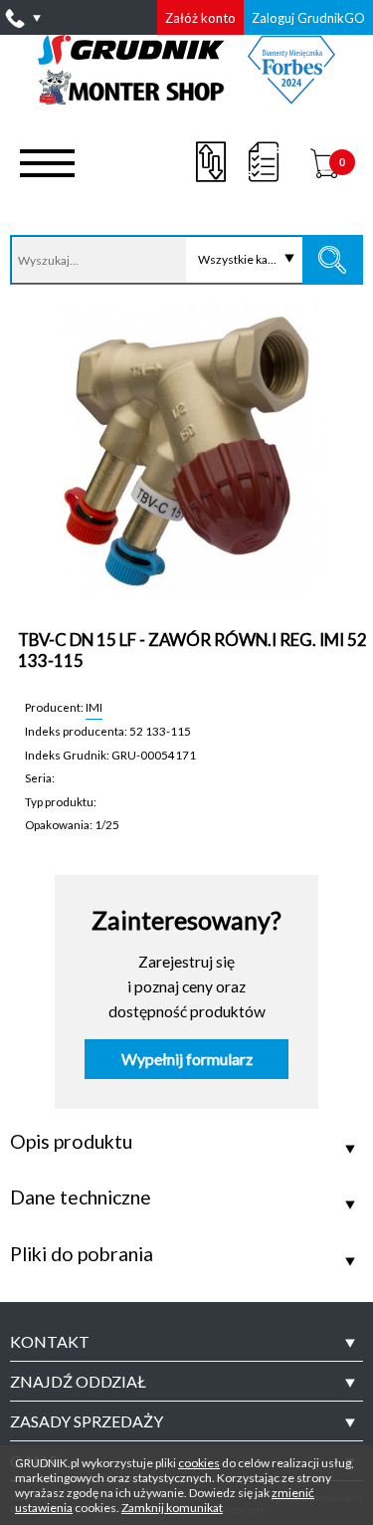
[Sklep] (186, 98)
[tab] (186, 1342)
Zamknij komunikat (172, 1507)
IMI (94, 707)
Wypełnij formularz (187, 1059)
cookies (199, 1462)
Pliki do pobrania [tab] (81, 1254)
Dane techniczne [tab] (80, 1197)
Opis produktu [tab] (71, 1142)
